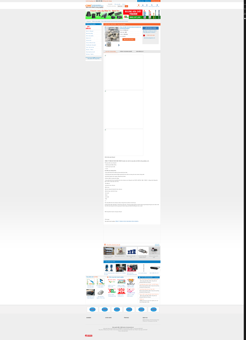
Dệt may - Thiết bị (89, 54)
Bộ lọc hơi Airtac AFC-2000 (153, 257)
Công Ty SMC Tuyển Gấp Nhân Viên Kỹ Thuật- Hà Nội (149, 294)
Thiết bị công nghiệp (96, 21)
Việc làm (138, 6)
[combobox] (124, 6)
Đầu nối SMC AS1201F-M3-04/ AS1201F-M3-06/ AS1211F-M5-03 (114, 21)
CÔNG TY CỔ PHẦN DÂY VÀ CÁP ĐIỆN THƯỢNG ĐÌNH (121, 295)
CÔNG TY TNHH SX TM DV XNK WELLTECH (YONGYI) (150, 31)
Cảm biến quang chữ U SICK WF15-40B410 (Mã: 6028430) (100, 286)
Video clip (157, 6)
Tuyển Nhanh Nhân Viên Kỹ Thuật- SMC (147, 289)
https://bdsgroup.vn (121, 332)
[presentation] (156, 245)
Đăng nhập (141, 0)
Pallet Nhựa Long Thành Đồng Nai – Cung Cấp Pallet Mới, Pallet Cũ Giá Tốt (90, 297)
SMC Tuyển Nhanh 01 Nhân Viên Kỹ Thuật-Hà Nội (149, 279)
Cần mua (143, 6)
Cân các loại (88, 40)
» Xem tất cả (156, 277)
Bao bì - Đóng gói (89, 31)
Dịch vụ (146, 6)
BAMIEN (88, 317)
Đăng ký (148, 0)
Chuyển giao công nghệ (91, 45)
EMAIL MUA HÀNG (129, 39)
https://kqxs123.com (129, 332)
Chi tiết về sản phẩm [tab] (110, 51)
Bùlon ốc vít (88, 38)
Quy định (245, 9)
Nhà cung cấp (152, 6)
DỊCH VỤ (145, 317)
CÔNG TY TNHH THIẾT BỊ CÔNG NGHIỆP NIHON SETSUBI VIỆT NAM (130, 286)
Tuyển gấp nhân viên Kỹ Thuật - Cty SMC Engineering (149, 284)
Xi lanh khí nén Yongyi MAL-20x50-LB (108, 257)
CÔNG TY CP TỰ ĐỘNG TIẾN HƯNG (111, 286)
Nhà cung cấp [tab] (117, 4)
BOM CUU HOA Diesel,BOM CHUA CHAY (132, 274)
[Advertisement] (132, 233)
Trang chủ (88, 21)
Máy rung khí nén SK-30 (131, 257)
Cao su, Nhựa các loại (90, 42)
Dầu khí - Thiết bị (89, 49)
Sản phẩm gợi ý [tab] (140, 51)
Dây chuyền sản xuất (90, 51)
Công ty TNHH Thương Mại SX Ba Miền (112, 295)
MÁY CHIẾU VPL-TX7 (154, 273)
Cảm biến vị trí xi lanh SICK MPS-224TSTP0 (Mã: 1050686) (90, 286)
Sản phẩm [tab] (110, 4)
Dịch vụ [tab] (123, 4)
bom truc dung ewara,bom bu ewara (109, 274)
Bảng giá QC (245, 14)
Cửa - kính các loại (90, 47)
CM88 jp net (142, 299)
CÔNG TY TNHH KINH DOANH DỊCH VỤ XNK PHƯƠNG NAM (130, 295)
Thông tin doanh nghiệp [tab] (126, 51)
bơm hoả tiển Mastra (142, 273)
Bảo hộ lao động (89, 33)
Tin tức (245, 4)
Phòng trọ (115, 332)
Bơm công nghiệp (89, 35)
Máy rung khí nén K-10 (119, 256)
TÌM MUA (126, 317)
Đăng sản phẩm (156, 0)
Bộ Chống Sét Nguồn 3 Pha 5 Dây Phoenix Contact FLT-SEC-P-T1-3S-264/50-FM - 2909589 (101, 297)
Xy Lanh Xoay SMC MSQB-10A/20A (142, 257)
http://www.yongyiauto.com (149, 37)
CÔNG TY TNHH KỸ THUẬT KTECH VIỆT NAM (121, 286)
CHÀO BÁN (108, 317)
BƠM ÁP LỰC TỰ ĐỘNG (121, 273)
